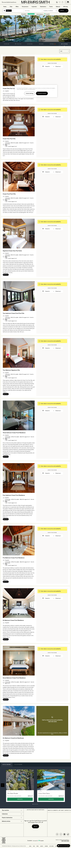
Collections (5, 814)
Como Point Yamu (44, 793)
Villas (11, 6)
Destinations (43, 6)
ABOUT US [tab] (50, 810)
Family (51, 6)
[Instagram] (57, 834)
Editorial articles (6, 821)
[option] (20, 785)
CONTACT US (67, 810)
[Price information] (68, 39)
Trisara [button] (7, 10)
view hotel (20, 799)
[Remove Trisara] (10, 10)
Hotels (4, 6)
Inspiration (34, 6)
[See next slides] (32, 71)
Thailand (12, 36)
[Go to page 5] (21, 84)
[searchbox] (18, 11)
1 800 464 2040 (52, 721)
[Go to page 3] (18, 84)
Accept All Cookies (42, 93)
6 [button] (39, 805)
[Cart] (62, 2)
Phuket (7, 36)
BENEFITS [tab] (55, 810)
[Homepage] (35, 2)
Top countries (5, 810)
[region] (36, 91)
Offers (17, 6)
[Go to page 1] (16, 84)
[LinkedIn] (64, 834)
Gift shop (65, 6)
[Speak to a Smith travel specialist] (57, 2)
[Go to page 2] (17, 84)
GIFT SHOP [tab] (61, 810)
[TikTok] (68, 834)
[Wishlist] (59, 2)
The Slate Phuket (12, 793)
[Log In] (66, 2)
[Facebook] (60, 834)
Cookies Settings (29, 93)
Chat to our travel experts (64, 845)
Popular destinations (7, 817)
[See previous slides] (5, 71)
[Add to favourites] (2, 39)
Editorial (58, 6)
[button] (57, 2)
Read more (5, 274)
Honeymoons (25, 6)
